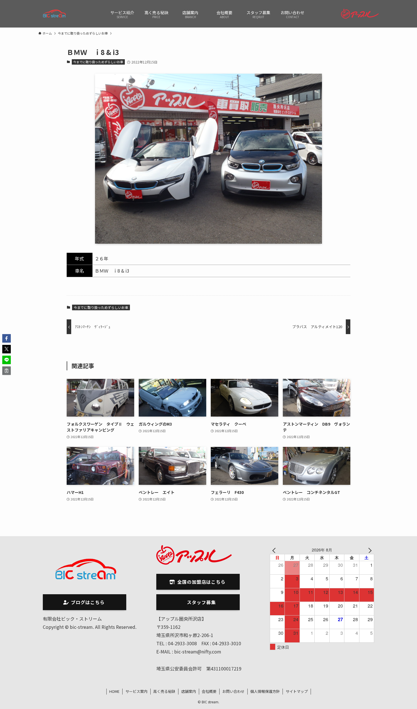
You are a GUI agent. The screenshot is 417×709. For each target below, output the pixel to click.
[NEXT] (368, 549)
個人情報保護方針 (265, 691)
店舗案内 (188, 691)
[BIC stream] (54, 14)
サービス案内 (136, 691)
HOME (114, 691)
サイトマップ (297, 691)
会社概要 (209, 691)
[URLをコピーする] (6, 370)
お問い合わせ (233, 691)
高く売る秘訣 (164, 691)
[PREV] (275, 549)
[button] (6, 338)
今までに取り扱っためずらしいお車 (98, 62)
